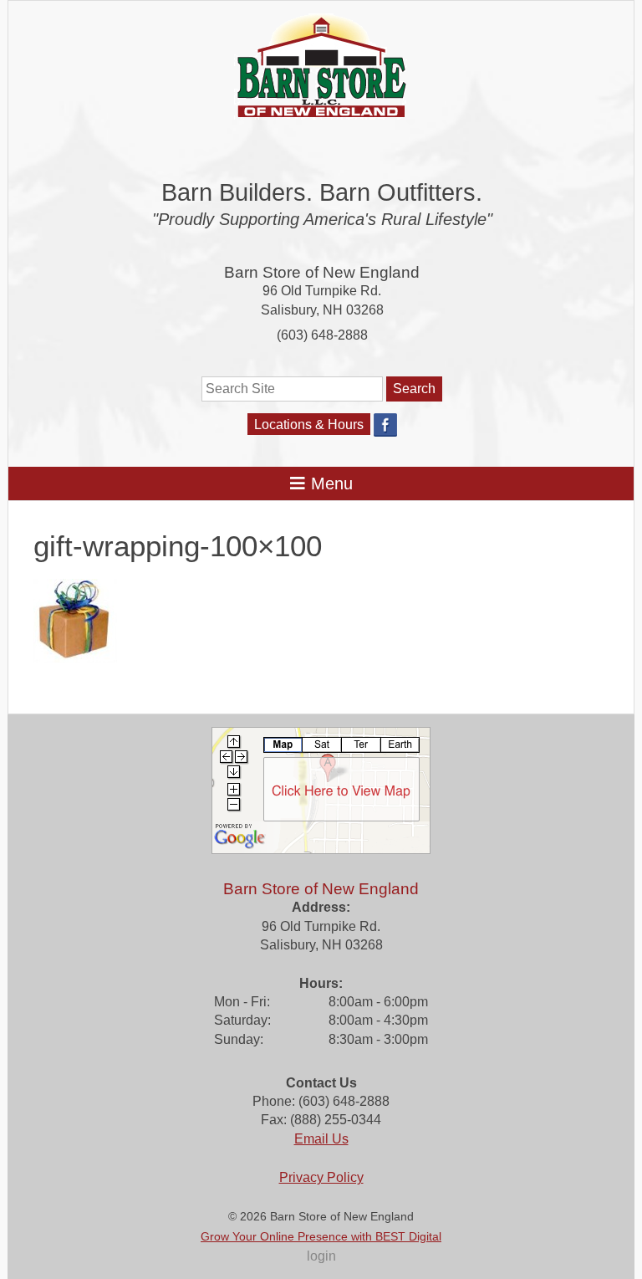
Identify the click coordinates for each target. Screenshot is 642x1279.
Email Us (321, 1139)
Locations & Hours (309, 424)
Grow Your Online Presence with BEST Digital (321, 1236)
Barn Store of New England (322, 272)
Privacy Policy (321, 1177)
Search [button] (414, 388)
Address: (321, 907)
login (321, 1256)
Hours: (321, 983)
